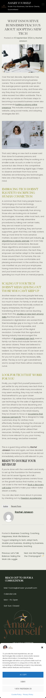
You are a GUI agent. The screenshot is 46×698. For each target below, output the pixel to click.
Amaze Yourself (19, 3)
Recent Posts (16, 506)
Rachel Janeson (24, 512)
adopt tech (32, 540)
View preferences (23, 689)
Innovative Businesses (12, 546)
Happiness (7, 536)
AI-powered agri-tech (24, 338)
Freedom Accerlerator (31, 498)
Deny (23, 682)
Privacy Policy (28, 694)
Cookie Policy (17, 694)
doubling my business (33, 543)
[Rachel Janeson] (8, 516)
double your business (12, 543)
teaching (28, 546)
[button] (42, 647)
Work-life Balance (21, 536)
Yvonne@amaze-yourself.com (22, 588)
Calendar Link (10, 594)
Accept (23, 675)
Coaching (34, 533)
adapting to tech (18, 540)
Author (5, 506)
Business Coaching (20, 533)
